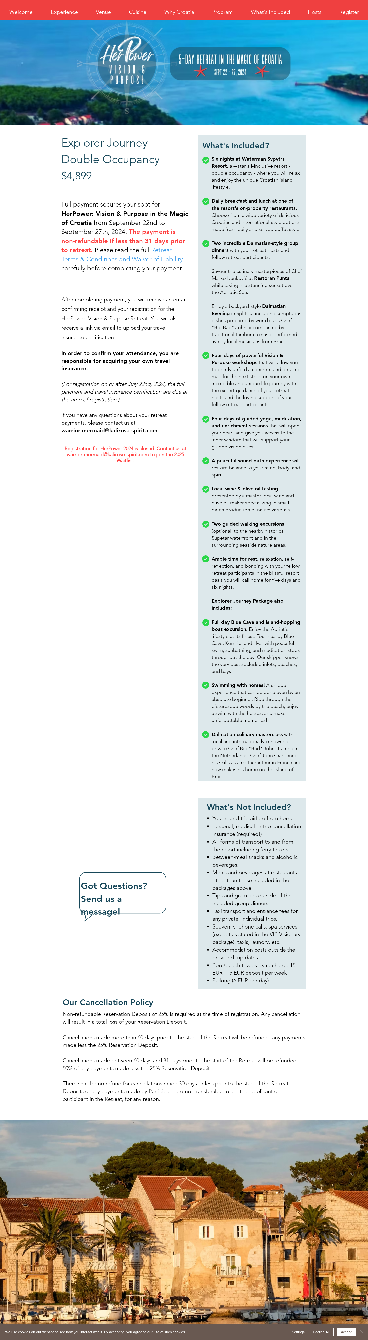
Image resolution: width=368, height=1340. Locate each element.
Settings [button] (298, 1331)
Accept (346, 1331)
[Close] (362, 1332)
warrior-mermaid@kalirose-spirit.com (109, 430)
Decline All (321, 1331)
